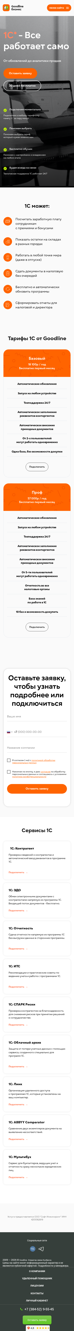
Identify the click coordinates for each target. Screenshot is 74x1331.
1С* (10, 35)
